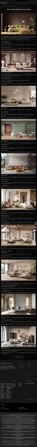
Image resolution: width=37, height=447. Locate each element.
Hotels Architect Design (3, 383)
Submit (27, 373)
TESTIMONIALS (20, 383)
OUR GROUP (14, 384)
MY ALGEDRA (13, 0)
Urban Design (2, 389)
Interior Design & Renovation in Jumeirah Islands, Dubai (3, 397)
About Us (14, 383)
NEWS (19, 385)
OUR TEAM (14, 385)
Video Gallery (20, 384)
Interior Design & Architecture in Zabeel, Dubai (9, 384)
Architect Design (3, 384)
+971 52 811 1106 (3, 0)
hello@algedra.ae (8, 0)
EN (35, 0)
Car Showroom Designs (9, 387)
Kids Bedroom (2, 385)
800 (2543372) (32, 383)
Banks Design (2, 395)
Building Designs (9, 396)
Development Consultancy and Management (9, 391)
